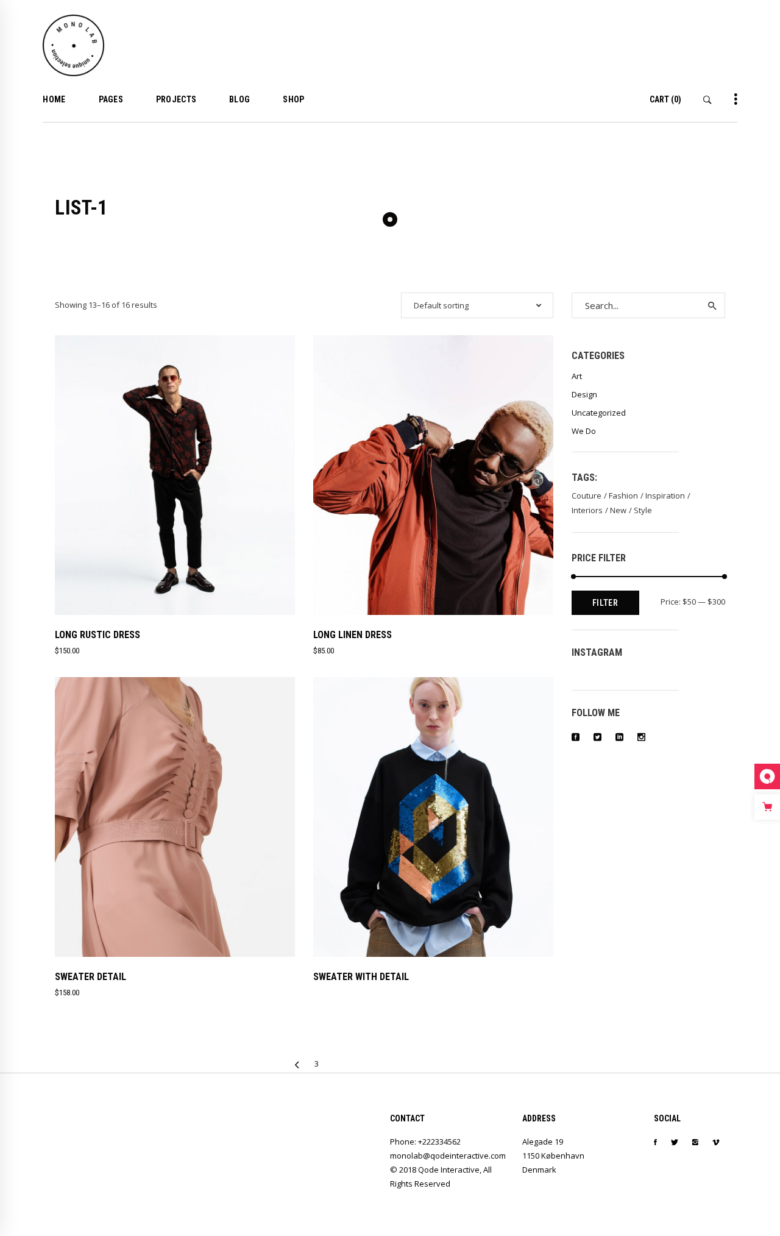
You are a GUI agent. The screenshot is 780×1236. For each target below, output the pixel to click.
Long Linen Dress (352, 635)
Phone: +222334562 (425, 1141)
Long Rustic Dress (97, 635)
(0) (665, 99)
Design (584, 394)
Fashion (623, 495)
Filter (605, 603)
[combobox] (477, 305)
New (618, 510)
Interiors (587, 510)
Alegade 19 (542, 1141)
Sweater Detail (90, 976)
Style (643, 510)
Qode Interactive (449, 1169)
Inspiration (665, 495)
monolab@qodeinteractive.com (448, 1155)
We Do (584, 430)
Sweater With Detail (361, 976)
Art (577, 376)
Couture (586, 495)
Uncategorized (599, 412)
